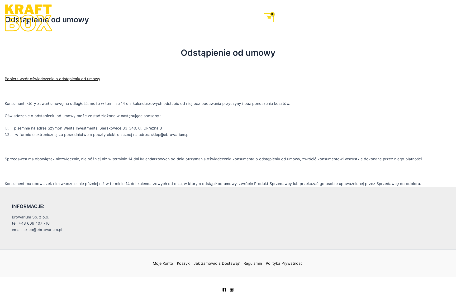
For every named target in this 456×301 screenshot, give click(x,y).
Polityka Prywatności (285, 263)
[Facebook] (224, 289)
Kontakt (214, 17)
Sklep (192, 17)
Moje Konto (242, 17)
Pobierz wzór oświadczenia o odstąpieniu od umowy (52, 78)
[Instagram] (231, 289)
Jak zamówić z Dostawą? (217, 263)
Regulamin (252, 263)
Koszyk (183, 263)
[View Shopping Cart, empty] (269, 18)
